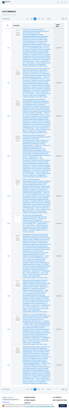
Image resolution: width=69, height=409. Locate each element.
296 (31, 18)
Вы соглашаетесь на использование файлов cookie (40, 406)
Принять (62, 405)
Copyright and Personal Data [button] (9, 399)
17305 (48, 18)
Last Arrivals (57, 397)
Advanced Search (29, 397)
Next (63, 19)
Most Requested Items (60, 400)
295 (28, 18)
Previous (7, 19)
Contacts (27, 403)
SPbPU (5, 397)
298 (39, 18)
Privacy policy (5, 402)
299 (42, 18)
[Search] (58, 2)
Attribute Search (29, 400)
